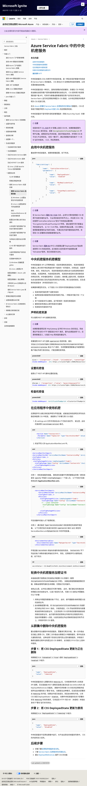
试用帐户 (80, 24)
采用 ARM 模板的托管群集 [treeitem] (14, 62)
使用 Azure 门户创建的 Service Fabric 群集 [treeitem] (13, 66)
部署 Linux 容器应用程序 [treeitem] (14, 89)
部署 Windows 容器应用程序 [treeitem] (15, 93)
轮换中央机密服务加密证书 (41, 70)
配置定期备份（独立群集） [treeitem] (16, 279)
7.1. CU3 (45, 128)
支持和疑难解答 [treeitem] (9, 326)
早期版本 (43, 781)
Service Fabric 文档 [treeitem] (11, 46)
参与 (56, 781)
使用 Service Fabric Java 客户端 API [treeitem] (17, 291)
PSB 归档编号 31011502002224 (37, 778)
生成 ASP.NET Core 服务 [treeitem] (16, 163)
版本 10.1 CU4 (51, 215)
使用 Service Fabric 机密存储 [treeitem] (18, 192)
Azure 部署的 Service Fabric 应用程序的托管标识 (53, 106)
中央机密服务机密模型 (40, 65)
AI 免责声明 (33, 781)
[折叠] (26, 37)
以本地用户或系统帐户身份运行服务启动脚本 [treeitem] (17, 227)
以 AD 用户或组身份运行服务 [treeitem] (17, 247)
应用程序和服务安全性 (50, 749)
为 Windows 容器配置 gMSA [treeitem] (16, 263)
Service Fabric (43, 39)
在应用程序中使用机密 (40, 67)
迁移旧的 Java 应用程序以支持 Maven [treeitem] (17, 284)
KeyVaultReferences (47, 755)
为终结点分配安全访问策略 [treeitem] (17, 240)
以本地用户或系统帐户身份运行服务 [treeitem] (17, 234)
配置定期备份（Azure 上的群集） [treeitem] (17, 274)
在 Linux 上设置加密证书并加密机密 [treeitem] (18, 205)
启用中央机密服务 (38, 62)
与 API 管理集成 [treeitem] (14, 177)
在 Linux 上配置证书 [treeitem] (16, 269)
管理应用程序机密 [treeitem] (15, 181)
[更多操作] (83, 39)
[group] (58, 361)
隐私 (53, 778)
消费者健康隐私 (73, 781)
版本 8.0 (47, 246)
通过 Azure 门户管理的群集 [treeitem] (15, 58)
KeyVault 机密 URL (52, 109)
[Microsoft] (4, 18)
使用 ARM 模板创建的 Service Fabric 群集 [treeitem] (16, 79)
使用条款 (5, 785)
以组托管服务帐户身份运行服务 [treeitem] (17, 253)
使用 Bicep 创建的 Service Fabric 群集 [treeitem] (15, 73)
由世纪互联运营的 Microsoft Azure (13, 781)
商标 (11, 785)
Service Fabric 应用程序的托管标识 (52, 752)
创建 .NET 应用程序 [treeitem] (12, 85)
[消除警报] (82, 4)
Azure (33, 39)
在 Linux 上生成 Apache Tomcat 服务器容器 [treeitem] (16, 167)
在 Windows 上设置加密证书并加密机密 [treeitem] (18, 199)
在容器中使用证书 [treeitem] (15, 259)
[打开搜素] (82, 19)
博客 (49, 781)
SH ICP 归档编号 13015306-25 (12, 778)
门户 (72, 24)
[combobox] (15, 41)
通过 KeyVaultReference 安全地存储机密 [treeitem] (18, 213)
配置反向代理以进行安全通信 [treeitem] (17, 221)
